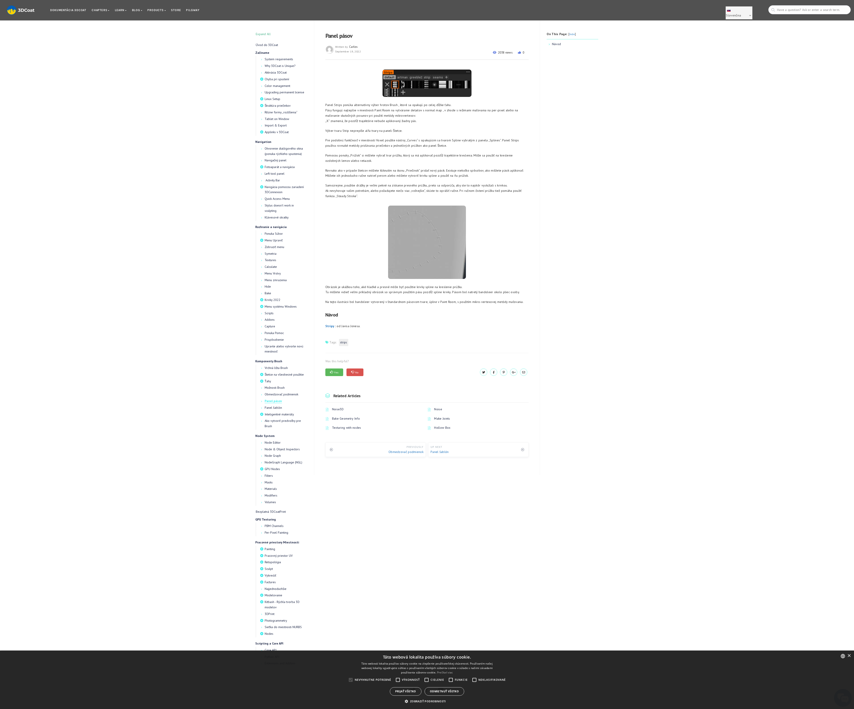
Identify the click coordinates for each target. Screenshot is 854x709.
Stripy (329, 326)
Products (155, 10)
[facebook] (494, 372)
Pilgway (192, 10)
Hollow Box (442, 428)
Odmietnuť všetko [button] (444, 691)
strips (343, 342)
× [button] (849, 655)
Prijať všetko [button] (405, 691)
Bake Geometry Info (346, 419)
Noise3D (338, 409)
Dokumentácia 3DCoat (68, 10)
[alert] (427, 680)
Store (176, 10)
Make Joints (442, 419)
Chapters (100, 10)
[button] (427, 701)
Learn (120, 10)
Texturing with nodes (346, 428)
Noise (438, 409)
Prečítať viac (445, 672)
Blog (136, 10)
